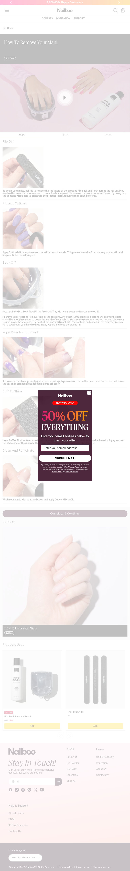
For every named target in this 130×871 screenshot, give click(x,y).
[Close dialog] (89, 393)
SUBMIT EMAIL (65, 458)
